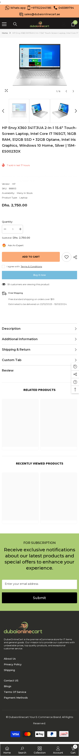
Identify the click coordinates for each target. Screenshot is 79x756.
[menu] (4, 24)
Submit (39, 598)
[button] (66, 91)
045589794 (66, 8)
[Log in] (64, 24)
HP (14, 183)
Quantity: (7, 221)
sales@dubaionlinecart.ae (42, 14)
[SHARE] (74, 257)
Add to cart (31, 256)
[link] (22, 750)
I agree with (13, 266)
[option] (39, 66)
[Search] (15, 24)
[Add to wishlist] (66, 257)
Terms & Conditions (31, 266)
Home (5, 33)
